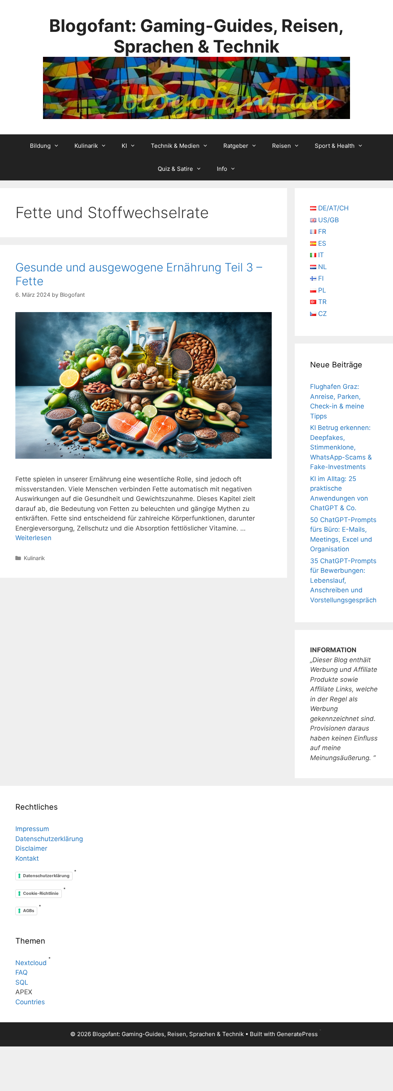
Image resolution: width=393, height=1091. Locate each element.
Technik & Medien (175, 145)
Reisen (281, 145)
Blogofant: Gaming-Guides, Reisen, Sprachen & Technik (196, 36)
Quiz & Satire (175, 168)
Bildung (40, 145)
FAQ (21, 972)
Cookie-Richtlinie (41, 893)
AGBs (28, 910)
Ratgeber (235, 145)
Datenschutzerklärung (49, 839)
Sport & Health (335, 145)
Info (222, 168)
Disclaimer (31, 848)
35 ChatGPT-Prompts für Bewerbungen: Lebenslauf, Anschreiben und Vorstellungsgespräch (343, 580)
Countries (30, 1002)
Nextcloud (31, 963)
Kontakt (27, 858)
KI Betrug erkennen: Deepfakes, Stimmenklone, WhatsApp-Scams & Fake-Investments (341, 447)
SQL (21, 982)
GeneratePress (297, 1034)
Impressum (32, 829)
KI (124, 145)
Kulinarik (86, 145)
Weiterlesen (33, 538)
